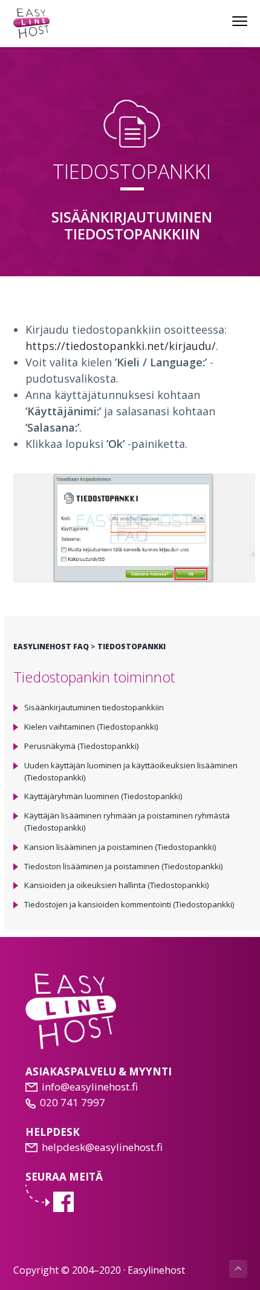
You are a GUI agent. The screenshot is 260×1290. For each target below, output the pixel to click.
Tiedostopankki (131, 646)
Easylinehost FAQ (51, 646)
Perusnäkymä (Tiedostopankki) (81, 746)
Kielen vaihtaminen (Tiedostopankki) (91, 726)
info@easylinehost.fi (90, 1087)
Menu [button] (227, 21)
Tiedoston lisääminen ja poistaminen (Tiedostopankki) (123, 866)
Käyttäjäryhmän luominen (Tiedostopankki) (103, 796)
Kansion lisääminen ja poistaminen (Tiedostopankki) (120, 846)
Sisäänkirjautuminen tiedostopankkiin (94, 707)
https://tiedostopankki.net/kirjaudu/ (120, 346)
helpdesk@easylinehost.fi (102, 1147)
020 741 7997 (72, 1102)
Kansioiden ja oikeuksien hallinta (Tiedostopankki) (116, 885)
